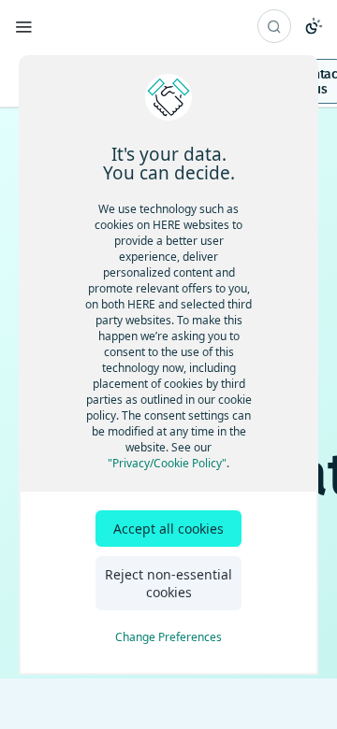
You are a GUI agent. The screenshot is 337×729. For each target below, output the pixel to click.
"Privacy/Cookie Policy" (167, 463)
